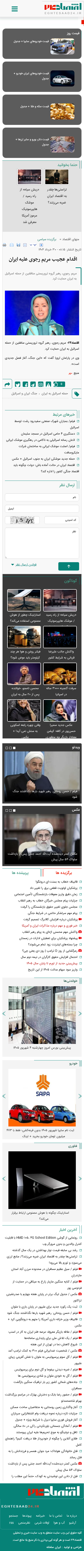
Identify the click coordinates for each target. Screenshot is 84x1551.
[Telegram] (33, 384)
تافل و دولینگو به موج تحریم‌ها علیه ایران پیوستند (46, 1432)
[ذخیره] (18, 244)
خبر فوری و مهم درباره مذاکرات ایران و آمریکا (49, 925)
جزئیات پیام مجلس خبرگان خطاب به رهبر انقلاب (47, 900)
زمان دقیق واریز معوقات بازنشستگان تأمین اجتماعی (45, 894)
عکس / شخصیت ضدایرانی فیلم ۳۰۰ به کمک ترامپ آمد (42, 1350)
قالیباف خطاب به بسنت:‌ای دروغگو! (56, 881)
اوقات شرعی (42, 1522)
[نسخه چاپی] (5, 245)
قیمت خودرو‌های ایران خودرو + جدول (31, 76)
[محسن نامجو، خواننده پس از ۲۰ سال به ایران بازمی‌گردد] (24, 674)
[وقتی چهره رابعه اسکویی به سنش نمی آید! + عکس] (24, 710)
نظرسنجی (24, 1522)
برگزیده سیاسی (46, 239)
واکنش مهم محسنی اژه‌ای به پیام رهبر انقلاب (49, 932)
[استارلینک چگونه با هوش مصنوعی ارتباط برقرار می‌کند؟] (42, 1180)
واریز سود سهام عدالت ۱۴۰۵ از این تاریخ (52, 969)
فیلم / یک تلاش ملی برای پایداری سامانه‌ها (51, 1338)
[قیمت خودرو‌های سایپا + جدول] (62, 46)
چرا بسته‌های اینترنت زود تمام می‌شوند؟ (52, 944)
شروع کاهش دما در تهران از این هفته (54, 1344)
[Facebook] (25, 384)
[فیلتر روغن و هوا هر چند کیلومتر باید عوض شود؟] (24, 637)
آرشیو (72, 1522)
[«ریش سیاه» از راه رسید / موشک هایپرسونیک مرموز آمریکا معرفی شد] (60, 600)
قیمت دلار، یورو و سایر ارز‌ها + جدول (32, 142)
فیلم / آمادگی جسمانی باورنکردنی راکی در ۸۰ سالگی (46, 1426)
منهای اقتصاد (70, 239)
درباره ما (72, 1515)
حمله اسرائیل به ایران (55, 393)
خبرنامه (40, 1515)
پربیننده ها (20, 873)
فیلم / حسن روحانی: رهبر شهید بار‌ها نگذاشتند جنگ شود (45, 794)
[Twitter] (17, 384)
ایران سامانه (53, 1547)
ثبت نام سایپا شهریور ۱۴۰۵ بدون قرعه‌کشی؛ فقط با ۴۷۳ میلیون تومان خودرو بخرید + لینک (40, 1133)
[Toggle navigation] (10, 9)
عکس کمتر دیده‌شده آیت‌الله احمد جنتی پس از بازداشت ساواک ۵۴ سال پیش (42, 856)
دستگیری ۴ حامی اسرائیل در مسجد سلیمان (48, 433)
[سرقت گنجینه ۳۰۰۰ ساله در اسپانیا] (60, 674)
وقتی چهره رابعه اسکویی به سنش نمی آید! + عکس (25, 731)
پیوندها (27, 1515)
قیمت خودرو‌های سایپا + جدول (31, 41)
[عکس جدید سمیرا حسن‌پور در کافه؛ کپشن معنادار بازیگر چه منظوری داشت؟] (60, 710)
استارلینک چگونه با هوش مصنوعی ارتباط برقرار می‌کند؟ (40, 1216)
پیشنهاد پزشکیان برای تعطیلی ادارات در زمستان (48, 938)
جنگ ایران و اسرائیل (24, 393)
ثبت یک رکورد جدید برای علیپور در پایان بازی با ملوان (44, 1306)
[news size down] (25, 245)
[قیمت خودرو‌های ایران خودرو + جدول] (62, 78)
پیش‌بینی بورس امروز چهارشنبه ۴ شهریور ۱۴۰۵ (42, 1047)
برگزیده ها (64, 873)
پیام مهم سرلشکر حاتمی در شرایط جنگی (52, 913)
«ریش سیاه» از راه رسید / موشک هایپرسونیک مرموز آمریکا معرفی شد (61, 621)
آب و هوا (59, 1522)
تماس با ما (55, 1515)
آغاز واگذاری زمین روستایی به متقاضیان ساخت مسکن (43, 1407)
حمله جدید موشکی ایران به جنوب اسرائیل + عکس (43, 459)
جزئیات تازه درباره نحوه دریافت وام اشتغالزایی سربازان (44, 1413)
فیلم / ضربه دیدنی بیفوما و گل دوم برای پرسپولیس (46, 1369)
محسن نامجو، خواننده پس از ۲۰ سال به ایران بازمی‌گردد (25, 694)
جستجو (13, 1515)
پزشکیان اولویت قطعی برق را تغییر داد (53, 888)
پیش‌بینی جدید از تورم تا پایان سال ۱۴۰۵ (52, 963)
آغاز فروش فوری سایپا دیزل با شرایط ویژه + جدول (46, 1419)
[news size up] (41, 245)
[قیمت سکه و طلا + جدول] (62, 111)
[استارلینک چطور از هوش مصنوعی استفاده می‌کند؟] (24, 600)
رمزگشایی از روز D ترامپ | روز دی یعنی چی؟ (49, 950)
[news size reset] (33, 245)
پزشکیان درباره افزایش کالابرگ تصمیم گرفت (50, 919)
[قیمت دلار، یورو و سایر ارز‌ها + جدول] (62, 144)
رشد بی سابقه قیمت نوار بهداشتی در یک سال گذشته (44, 1250)
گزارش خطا (48, 384)
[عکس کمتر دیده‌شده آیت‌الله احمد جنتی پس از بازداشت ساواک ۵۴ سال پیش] (42, 839)
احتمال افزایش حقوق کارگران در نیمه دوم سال (49, 957)
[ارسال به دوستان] (12, 245)
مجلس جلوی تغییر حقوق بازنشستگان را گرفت (49, 907)
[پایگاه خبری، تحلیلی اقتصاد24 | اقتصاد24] (55, 7)
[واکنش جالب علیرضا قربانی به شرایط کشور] (60, 637)
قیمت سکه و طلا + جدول (34, 106)
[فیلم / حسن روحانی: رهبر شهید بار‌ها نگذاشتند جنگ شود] (42, 776)
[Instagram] (40, 384)
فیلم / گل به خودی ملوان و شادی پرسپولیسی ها (48, 1375)
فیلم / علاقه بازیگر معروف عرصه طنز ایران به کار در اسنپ (43, 1332)
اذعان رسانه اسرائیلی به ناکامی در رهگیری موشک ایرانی (40, 440)
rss (11, 1522)
